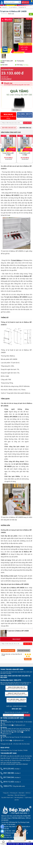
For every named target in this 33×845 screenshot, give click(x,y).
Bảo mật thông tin (20, 795)
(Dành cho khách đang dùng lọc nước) (16, 694)
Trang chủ (4, 7)
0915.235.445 (8, 769)
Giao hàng (10, 795)
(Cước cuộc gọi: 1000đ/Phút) (16, 700)
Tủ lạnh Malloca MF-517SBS (8, 154)
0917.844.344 (8, 777)
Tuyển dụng (28, 797)
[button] (1, 146)
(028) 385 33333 (7, 732)
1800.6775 (7, 786)
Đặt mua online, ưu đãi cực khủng (8, 116)
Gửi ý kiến (28, 659)
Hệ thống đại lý (19, 797)
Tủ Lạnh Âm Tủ (22, 7)
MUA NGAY (16, 639)
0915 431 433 (16, 709)
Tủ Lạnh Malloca (13, 7)
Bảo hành (21, 793)
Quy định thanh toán (7, 797)
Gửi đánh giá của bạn (8, 650)
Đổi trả (28, 793)
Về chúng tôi (13, 793)
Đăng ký (27, 715)
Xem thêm (16, 110)
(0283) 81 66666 (7, 725)
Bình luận (11, 13)
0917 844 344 (6, 740)
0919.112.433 (8, 782)
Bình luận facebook (23, 650)
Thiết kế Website (6, 833)
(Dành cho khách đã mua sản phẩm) (16, 688)
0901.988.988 (18, 732)
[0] (31, 2)
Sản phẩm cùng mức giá (9, 127)
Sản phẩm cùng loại (25, 127)
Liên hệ (17, 800)
